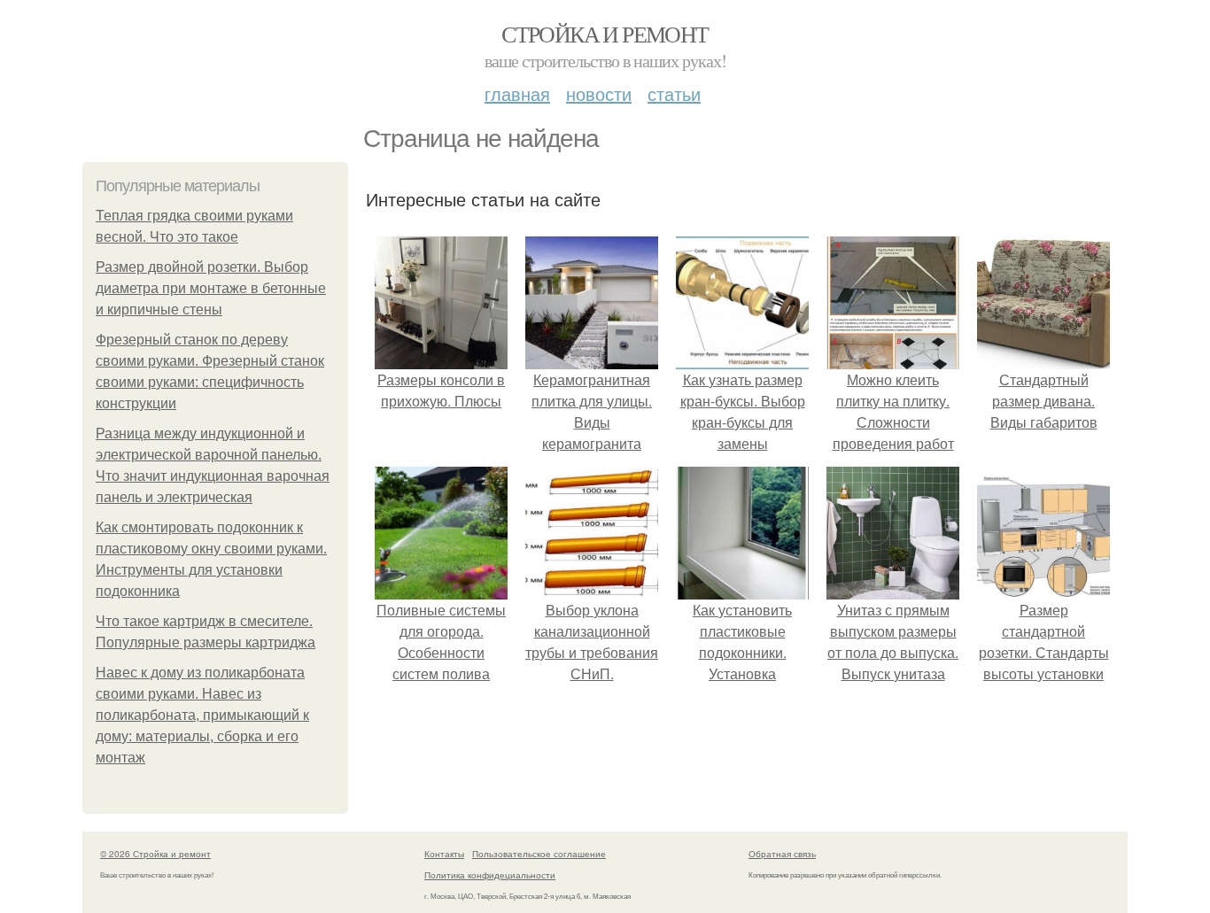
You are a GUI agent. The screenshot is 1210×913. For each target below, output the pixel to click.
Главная (517, 93)
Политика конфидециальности (489, 875)
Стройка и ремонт (604, 34)
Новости (599, 93)
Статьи (674, 93)
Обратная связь (782, 853)
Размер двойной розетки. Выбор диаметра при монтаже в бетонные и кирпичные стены (211, 288)
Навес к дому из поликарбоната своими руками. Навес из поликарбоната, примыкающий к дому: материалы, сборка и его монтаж (202, 715)
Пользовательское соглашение (539, 853)
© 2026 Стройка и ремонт (155, 853)
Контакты (444, 853)
